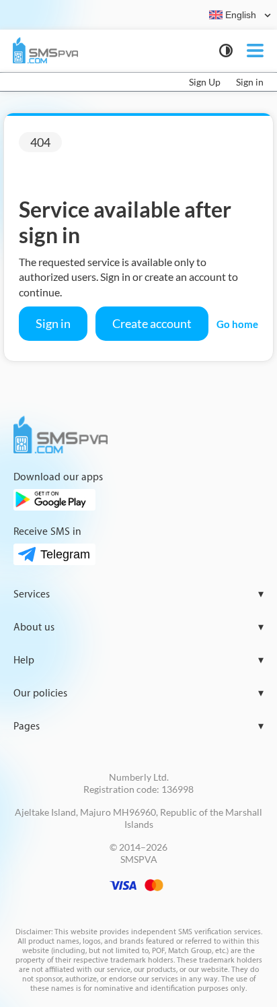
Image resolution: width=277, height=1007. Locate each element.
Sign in (250, 82)
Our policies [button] (138, 693)
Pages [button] (138, 726)
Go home (237, 324)
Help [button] (138, 660)
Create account (152, 323)
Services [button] (138, 594)
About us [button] (138, 627)
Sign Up (205, 82)
